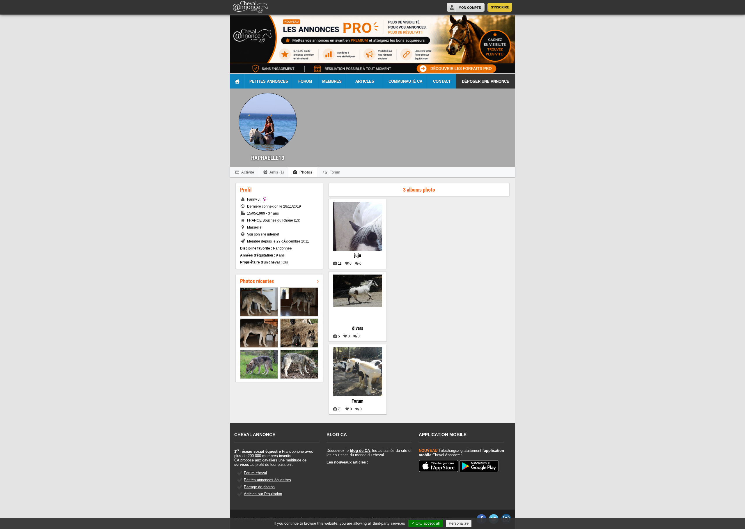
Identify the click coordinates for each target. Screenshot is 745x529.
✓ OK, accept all (425, 523)
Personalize (459, 523)
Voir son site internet (263, 234)
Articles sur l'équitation (263, 494)
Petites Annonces (268, 81)
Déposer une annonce (485, 81)
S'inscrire (500, 7)
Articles (364, 81)
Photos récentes (257, 280)
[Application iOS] (438, 466)
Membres (332, 81)
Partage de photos (259, 487)
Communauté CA (405, 81)
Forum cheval (255, 473)
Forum (305, 81)
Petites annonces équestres (267, 480)
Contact (442, 81)
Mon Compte (470, 7)
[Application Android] (479, 466)
